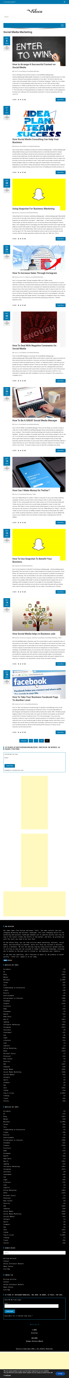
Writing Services (9, 1258)
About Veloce (8, 1266)
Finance (6, 1003)
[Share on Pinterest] (23, 99)
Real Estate (7, 1059)
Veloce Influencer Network (13, 1264)
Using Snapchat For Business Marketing (33, 208)
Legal (5, 1038)
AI (4, 972)
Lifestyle (7, 1040)
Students (6, 1082)
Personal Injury (9, 1053)
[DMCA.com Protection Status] (7, 960)
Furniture (7, 1006)
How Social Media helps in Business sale (33, 633)
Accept (60, 1373)
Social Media (22, 71)
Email (6, 758)
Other (5, 1051)
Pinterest (7, 1056)
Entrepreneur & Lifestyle (13, 998)
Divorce (6, 993)
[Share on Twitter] (21, 99)
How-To (16, 71)
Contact (6, 1261)
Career (5, 982)
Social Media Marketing (33, 71)
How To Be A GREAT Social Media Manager (34, 420)
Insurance (7, 1030)
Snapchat (22, 212)
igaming (6, 1022)
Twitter (34, 494)
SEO (4, 1064)
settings (8, 1375)
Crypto (5, 990)
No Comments (7, 48)
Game (5, 1009)
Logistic (6, 1045)
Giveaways (7, 1011)
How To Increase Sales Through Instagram (34, 273)
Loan (5, 1043)
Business (16, 146)
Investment (7, 1032)
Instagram (27, 277)
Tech (5, 1088)
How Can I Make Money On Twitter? (31, 490)
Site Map (6, 1269)
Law (4, 1035)
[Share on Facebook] (18, 99)
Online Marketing (9, 1048)
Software (6, 1077)
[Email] (25, 99)
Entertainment (8, 995)
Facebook (22, 638)
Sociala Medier (9, 1074)
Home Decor (7, 1016)
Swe (4, 1085)
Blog (5, 974)
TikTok (5, 1090)
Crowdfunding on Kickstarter (14, 988)
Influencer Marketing (11, 1024)
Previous (23, 741)
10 (41, 741)
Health (5, 1014)
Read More (60, 99)
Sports (5, 1080)
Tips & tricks (8, 1093)
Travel (5, 1098)
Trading (6, 1095)
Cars (5, 985)
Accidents (7, 969)
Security (6, 1061)
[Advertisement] (34, 802)
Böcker (5, 977)
